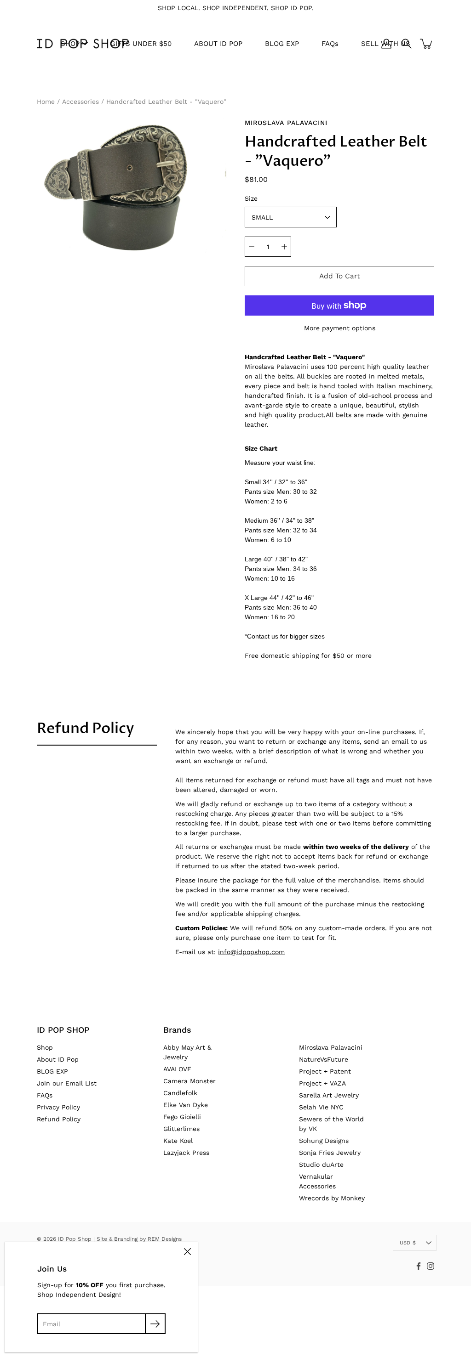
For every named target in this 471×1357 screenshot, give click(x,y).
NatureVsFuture (323, 1059)
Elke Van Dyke (185, 1104)
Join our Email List (67, 1083)
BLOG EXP (282, 44)
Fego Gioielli (182, 1116)
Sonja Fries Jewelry (330, 1152)
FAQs (330, 44)
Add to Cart (339, 276)
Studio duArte (321, 1164)
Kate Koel (178, 1140)
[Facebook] (418, 1266)
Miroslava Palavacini (330, 1047)
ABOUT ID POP (218, 44)
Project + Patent (325, 1071)
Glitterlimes (181, 1128)
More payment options (339, 328)
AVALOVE (177, 1069)
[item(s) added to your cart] (426, 43)
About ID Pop (58, 1059)
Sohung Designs (324, 1140)
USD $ (408, 1243)
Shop (45, 1047)
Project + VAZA (322, 1083)
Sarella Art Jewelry (329, 1095)
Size (251, 198)
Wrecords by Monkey (332, 1198)
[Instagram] (430, 1266)
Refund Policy (85, 728)
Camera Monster (189, 1081)
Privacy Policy (58, 1107)
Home (46, 101)
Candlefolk (180, 1093)
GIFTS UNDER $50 (141, 44)
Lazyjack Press (186, 1152)
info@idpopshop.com (251, 952)
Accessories (80, 101)
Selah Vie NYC (321, 1107)
